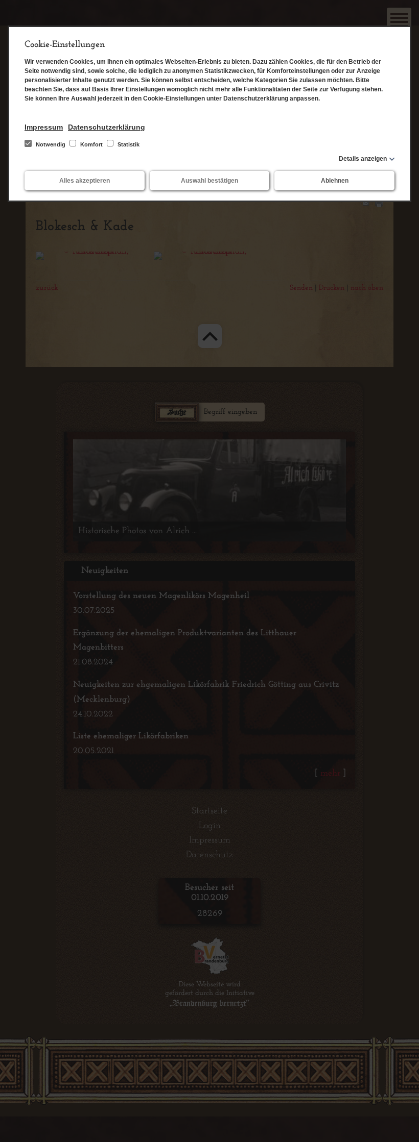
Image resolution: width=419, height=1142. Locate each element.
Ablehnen (334, 180)
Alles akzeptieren (84, 180)
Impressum (44, 127)
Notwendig (50, 144)
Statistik (127, 144)
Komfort (91, 144)
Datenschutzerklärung (106, 127)
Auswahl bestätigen (209, 180)
